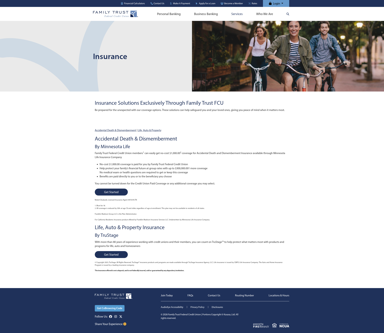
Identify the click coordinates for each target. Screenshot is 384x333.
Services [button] (237, 14)
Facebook (110, 316)
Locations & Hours (279, 295)
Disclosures (217, 307)
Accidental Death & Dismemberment (115, 130)
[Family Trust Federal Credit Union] (115, 13)
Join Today (167, 295)
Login (276, 3)
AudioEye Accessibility (172, 307)
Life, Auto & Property (149, 130)
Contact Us (159, 3)
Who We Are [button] (264, 14)
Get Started (111, 192)
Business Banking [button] (206, 14)
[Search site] (287, 14)
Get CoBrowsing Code (109, 308)
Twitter (120, 316)
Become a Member (233, 3)
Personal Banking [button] (169, 14)
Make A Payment (181, 3)
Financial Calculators (134, 3)
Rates (254, 3)
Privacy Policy (197, 307)
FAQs (190, 295)
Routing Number (244, 295)
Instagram (115, 316)
